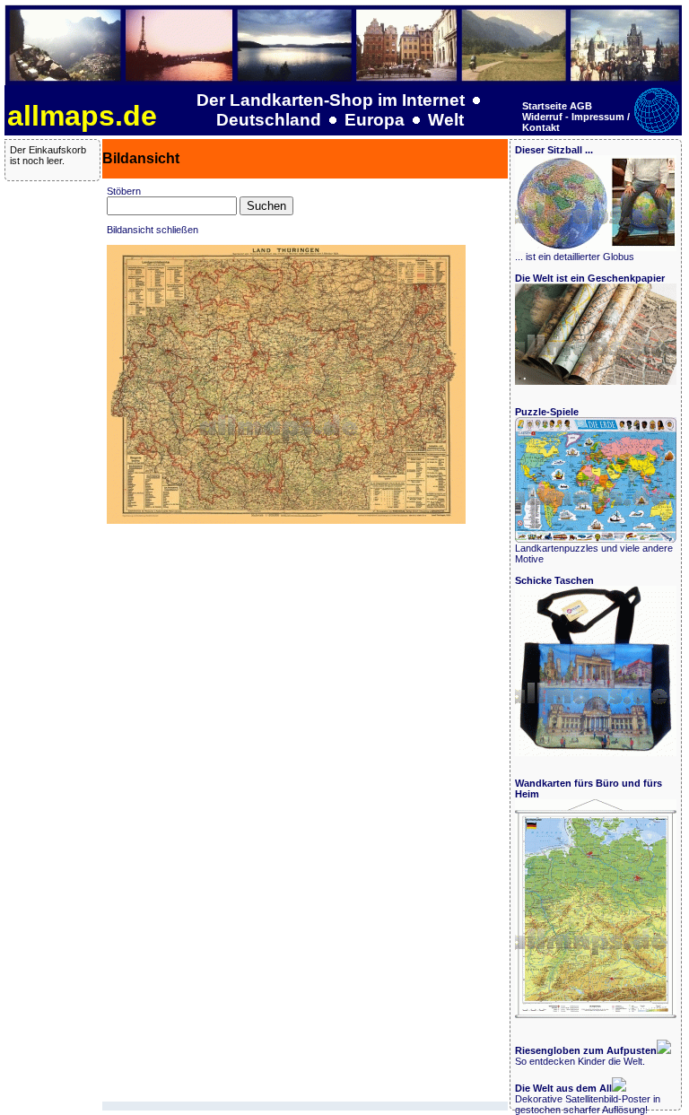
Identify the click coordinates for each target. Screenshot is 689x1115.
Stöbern (124, 191)
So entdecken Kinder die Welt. (586, 1056)
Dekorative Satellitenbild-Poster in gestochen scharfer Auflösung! (587, 1099)
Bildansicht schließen (152, 229)
